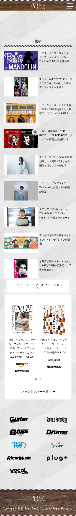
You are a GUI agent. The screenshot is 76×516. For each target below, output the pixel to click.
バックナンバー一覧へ (36, 391)
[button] (35, 379)
